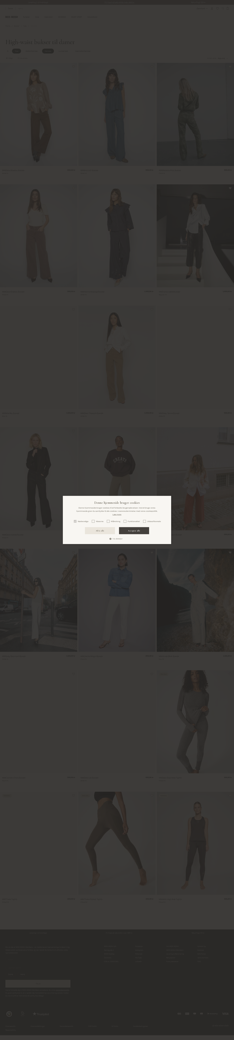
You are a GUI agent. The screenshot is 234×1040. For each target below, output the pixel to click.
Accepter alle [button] (134, 530)
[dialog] (117, 520)
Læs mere (117, 514)
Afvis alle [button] (100, 530)
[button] (117, 539)
